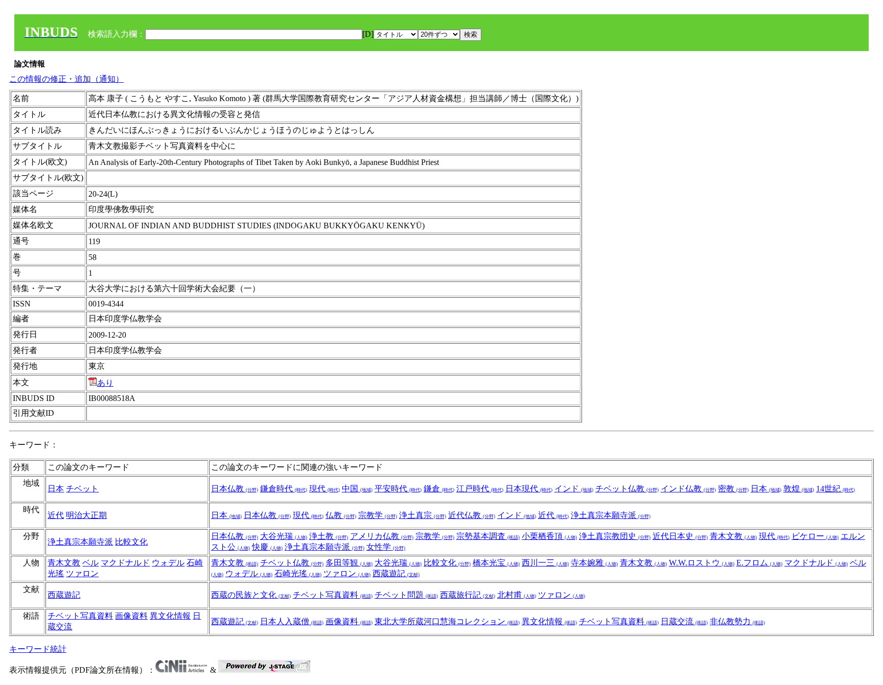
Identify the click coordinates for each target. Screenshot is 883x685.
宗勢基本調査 (488, 536)
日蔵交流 (684, 621)
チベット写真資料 (333, 594)
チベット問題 (406, 594)
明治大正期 (86, 515)
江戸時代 (479, 488)
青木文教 (733, 536)
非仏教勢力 (737, 621)
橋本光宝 (496, 562)
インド (573, 488)
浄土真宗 (422, 515)
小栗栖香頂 (549, 536)
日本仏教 (234, 488)
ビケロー (815, 536)
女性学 (385, 546)
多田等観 (349, 562)
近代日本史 (680, 536)
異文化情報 (170, 615)
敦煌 (798, 488)
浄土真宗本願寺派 (610, 515)
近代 (56, 515)
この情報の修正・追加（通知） (66, 79)
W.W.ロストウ (701, 562)
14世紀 (835, 488)
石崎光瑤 (297, 573)
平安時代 (398, 488)
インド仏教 (688, 488)
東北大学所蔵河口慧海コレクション (447, 621)
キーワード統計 (37, 649)
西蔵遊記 (396, 573)
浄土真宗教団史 (614, 536)
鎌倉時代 (283, 488)
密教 (733, 488)
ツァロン (82, 573)
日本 (56, 488)
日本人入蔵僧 (291, 621)
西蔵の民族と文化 (251, 594)
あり (105, 383)
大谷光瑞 (283, 536)
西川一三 (545, 562)
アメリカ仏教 (381, 536)
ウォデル (168, 562)
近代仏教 (471, 515)
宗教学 (377, 515)
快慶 (267, 546)
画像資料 (131, 615)
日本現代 (528, 488)
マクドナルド (125, 562)
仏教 (341, 515)
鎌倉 (439, 488)
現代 (324, 488)
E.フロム (759, 562)
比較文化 (131, 541)
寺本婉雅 (594, 562)
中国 (357, 488)
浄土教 (328, 536)
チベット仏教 (627, 488)
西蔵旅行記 (467, 594)
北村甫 (516, 594)
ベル (90, 562)
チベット (82, 488)
